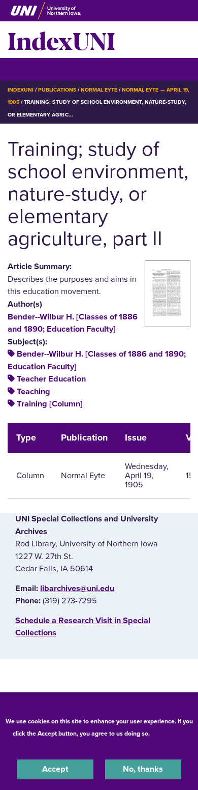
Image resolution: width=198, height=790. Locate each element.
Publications (57, 89)
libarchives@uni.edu (77, 588)
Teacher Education (51, 379)
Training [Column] (50, 404)
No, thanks (143, 769)
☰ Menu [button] (26, 69)
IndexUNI (61, 39)
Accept (55, 769)
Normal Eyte (99, 89)
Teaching (33, 392)
